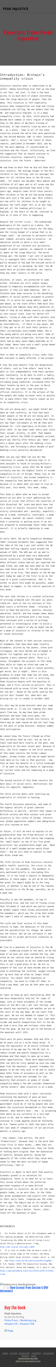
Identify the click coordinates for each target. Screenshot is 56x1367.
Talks (33, 1356)
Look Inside (48, 1353)
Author (13, 1353)
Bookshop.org (28, 1320)
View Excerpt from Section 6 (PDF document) (24, 1289)
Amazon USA (27, 1323)
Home (5, 1353)
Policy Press (11, 1320)
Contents (36, 1353)
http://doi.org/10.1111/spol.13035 (17, 1247)
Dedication (24, 1353)
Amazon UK (10, 1323)
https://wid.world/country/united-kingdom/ (30, 1261)
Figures (25, 1356)
